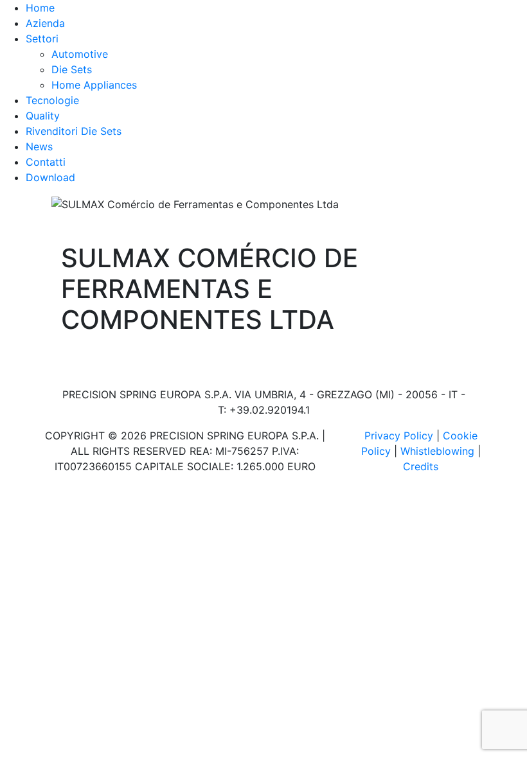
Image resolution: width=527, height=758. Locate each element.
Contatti (46, 161)
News (39, 146)
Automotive (79, 54)
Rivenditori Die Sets (73, 131)
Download (50, 177)
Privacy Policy (398, 435)
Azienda (45, 23)
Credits (420, 466)
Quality (43, 115)
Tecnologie (52, 100)
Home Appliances (94, 84)
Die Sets (71, 69)
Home (40, 7)
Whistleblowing (437, 451)
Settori (42, 38)
